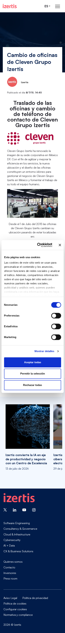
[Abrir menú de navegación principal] (57, 6)
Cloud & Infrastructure (16, 534)
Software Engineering (16, 523)
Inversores (9, 573)
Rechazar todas (32, 385)
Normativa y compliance (18, 615)
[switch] (56, 315)
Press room (10, 578)
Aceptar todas (32, 362)
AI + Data (9, 545)
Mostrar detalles (44, 351)
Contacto (9, 567)
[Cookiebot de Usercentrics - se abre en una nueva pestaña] (38, 245)
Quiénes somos (13, 561)
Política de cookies (14, 603)
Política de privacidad (35, 598)
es (46, 6)
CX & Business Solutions (18, 551)
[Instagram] (34, 509)
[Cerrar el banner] (60, 245)
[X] (5, 509)
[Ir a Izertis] (10, 6)
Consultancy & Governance (20, 528)
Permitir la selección (32, 373)
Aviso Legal (10, 598)
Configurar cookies (15, 609)
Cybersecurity (11, 540)
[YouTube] (24, 509)
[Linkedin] (14, 509)
